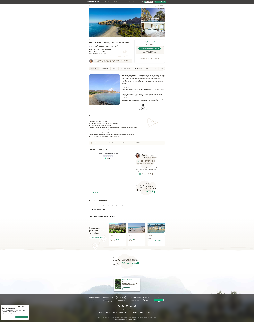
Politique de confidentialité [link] (7, 313)
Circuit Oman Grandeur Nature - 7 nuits (155, 237)
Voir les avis (94, 192)
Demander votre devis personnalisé (149, 48)
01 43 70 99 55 (148, 161)
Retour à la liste (160, 5)
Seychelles (108, 312)
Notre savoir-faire (127, 1)
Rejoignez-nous (140, 317)
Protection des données (115, 317)
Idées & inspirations (118, 1)
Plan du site (146, 317)
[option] (117, 235)
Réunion (121, 312)
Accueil (99, 317)
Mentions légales (132, 317)
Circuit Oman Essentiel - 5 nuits (116, 237)
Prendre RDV (146, 174)
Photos (141, 58)
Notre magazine (136, 1)
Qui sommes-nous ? (93, 300)
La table (114, 68)
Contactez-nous (92, 304)
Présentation (94, 68)
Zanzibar (141, 312)
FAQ (151, 317)
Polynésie (127, 312)
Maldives (115, 312)
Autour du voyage (138, 68)
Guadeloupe (134, 312)
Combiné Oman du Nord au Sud (136, 237)
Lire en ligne (126, 288)
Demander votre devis (93, 302)
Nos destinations (108, 1)
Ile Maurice (101, 312)
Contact (154, 317)
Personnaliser (8, 317)
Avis (156, 58)
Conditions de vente (105, 317)
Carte (149, 58)
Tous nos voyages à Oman (96, 237)
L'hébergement (105, 68)
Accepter (21, 317)
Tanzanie (148, 312)
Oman (153, 312)
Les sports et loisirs (125, 68)
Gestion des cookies (124, 317)
